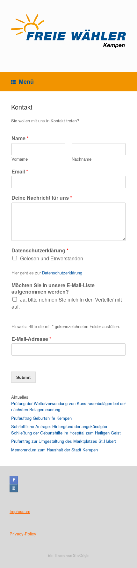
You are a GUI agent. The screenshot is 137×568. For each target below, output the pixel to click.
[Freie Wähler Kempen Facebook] (14, 480)
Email (19, 171)
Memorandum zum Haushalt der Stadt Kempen (54, 450)
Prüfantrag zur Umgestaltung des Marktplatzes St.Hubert (63, 441)
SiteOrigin (81, 555)
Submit (23, 377)
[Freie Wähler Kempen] (68, 31)
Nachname (81, 159)
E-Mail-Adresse (31, 339)
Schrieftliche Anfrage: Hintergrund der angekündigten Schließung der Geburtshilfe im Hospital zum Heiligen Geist (66, 429)
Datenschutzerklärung (39, 250)
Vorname (19, 159)
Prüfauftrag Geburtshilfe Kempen (41, 418)
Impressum (20, 511)
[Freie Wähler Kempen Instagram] (14, 488)
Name (20, 138)
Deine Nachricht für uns (41, 198)
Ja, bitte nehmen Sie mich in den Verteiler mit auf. (66, 303)
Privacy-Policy (23, 534)
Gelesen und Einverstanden (51, 258)
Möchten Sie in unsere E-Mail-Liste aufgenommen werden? (53, 289)
